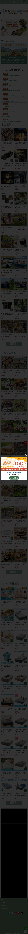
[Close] (26, 455)
